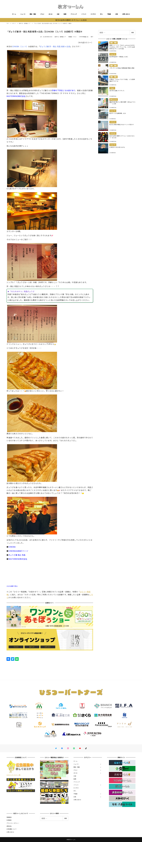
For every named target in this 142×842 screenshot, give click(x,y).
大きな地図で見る (12, 586)
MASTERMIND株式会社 (16, 96)
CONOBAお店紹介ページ (18, 551)
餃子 (92, 36)
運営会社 (9, 826)
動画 (65, 14)
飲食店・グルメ (73, 36)
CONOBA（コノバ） (20, 46)
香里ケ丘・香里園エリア (60, 36)
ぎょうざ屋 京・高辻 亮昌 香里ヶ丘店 (55, 46)
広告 (116, 14)
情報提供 (9, 817)
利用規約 (9, 820)
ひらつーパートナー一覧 (13, 775)
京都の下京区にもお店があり (63, 90)
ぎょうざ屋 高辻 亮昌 (17, 555)
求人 (101, 14)
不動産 (109, 14)
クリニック (74, 14)
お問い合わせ (126, 14)
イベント (83, 14)
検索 (132, 32)
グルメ (42, 14)
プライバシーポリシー (13, 823)
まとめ (50, 14)
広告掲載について (12, 829)
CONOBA (12, 547)
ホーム (14, 14)
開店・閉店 (33, 14)
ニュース (22, 14)
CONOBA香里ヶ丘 (83, 36)
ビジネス (93, 14)
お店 (58, 14)
